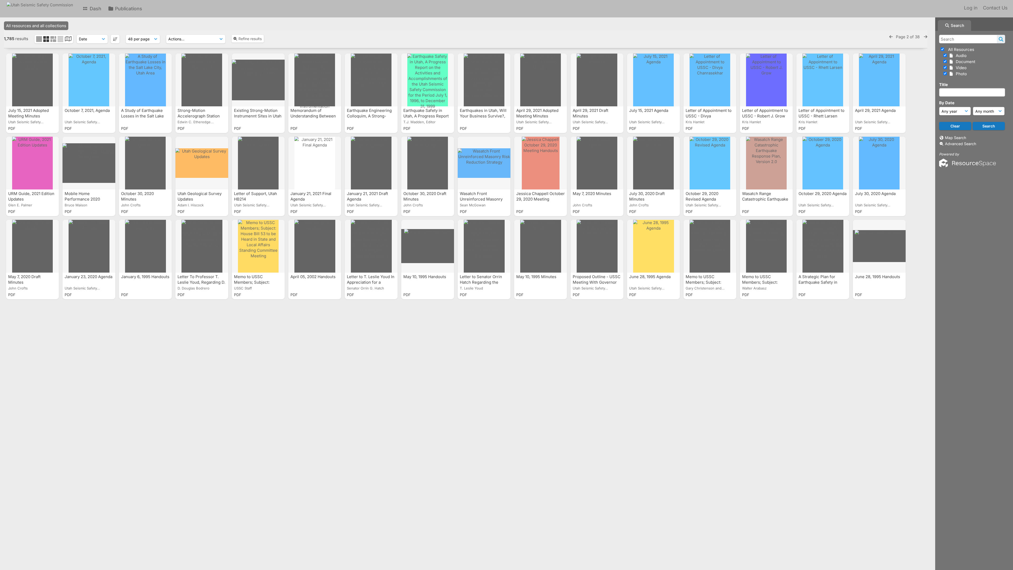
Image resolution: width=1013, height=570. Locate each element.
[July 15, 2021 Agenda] (653, 80)
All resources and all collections (36, 25)
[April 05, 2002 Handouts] (314, 246)
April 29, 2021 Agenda (876, 110)
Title (943, 84)
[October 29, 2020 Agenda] (822, 163)
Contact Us (995, 8)
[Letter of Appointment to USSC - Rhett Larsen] (822, 80)
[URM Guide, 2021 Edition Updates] (32, 163)
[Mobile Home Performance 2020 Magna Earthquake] (89, 163)
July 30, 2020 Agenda (876, 193)
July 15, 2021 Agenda (649, 110)
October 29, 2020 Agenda (823, 193)
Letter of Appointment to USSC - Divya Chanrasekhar (709, 116)
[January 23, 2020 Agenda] (89, 246)
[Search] (1001, 39)
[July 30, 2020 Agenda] (879, 163)
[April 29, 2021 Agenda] (879, 80)
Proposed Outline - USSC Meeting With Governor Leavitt (596, 282)
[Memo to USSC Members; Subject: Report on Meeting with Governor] (766, 246)
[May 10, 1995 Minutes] (540, 246)
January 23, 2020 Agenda (88, 276)
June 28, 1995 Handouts (878, 276)
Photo (960, 73)
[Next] (925, 36)
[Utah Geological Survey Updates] (201, 163)
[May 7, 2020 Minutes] (597, 163)
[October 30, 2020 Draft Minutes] (427, 163)
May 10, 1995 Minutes (536, 276)
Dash (94, 8)
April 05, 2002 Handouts (313, 276)
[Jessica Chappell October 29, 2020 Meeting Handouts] (540, 163)
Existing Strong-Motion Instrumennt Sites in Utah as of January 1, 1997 (257, 116)
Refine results (250, 38)
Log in (970, 8)
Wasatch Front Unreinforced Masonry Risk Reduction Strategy (483, 199)
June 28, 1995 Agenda (650, 276)
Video (960, 67)
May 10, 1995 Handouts (425, 276)
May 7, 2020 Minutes (592, 193)
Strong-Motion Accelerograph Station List (199, 116)
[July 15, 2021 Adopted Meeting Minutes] (32, 80)
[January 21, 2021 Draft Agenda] (371, 163)
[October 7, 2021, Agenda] (89, 80)
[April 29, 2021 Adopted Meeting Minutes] (540, 80)
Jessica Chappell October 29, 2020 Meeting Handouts (540, 199)
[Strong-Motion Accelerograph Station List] (201, 80)
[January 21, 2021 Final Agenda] (314, 163)
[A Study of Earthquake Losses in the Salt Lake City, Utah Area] (145, 80)
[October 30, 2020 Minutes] (145, 163)
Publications (128, 8)
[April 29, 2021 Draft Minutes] (597, 80)
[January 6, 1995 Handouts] (145, 246)
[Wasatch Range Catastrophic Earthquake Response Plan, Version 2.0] (766, 163)
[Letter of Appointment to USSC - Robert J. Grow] (766, 80)
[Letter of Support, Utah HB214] (258, 163)
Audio (960, 55)
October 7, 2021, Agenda (88, 110)
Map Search (955, 137)
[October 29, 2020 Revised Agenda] (710, 163)
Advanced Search (960, 143)
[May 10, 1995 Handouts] (427, 246)
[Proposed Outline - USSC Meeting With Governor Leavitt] (597, 246)
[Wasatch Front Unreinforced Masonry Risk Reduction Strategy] (484, 163)
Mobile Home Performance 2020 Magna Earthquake (83, 199)
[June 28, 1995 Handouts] (879, 246)
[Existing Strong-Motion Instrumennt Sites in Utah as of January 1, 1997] (258, 80)
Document (964, 61)
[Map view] (68, 39)
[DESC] (115, 39)
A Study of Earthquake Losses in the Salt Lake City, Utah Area (142, 116)
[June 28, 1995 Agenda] (653, 246)
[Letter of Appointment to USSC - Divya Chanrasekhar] (710, 80)
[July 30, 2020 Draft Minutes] (653, 163)
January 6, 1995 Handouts (145, 276)
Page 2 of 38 (908, 36)
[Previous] (891, 36)
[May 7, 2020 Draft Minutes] (32, 246)
